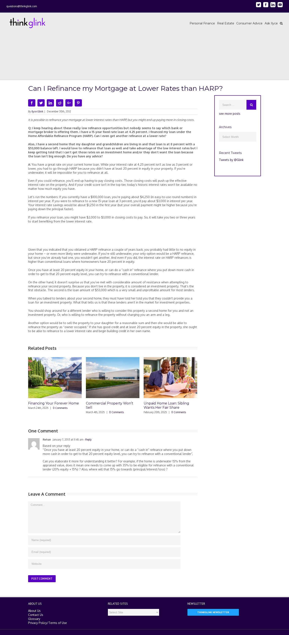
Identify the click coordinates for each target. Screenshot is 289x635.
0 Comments (60, 408)
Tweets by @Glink (231, 160)
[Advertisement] (113, 237)
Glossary (34, 619)
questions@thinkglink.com (21, 6)
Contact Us (35, 615)
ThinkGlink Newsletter (213, 612)
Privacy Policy (37, 623)
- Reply (87, 439)
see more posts (229, 113)
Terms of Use (57, 623)
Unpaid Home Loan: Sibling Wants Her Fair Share (166, 405)
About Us (34, 611)
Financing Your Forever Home (53, 403)
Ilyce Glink (37, 111)
